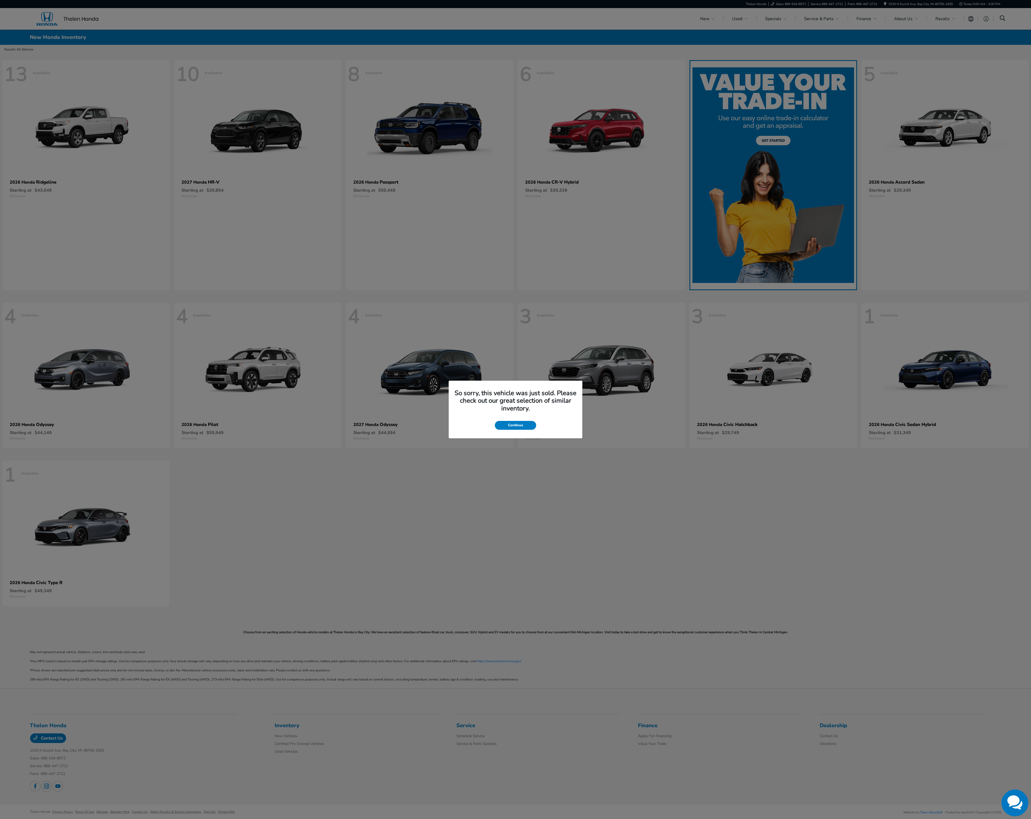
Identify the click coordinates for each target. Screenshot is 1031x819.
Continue (515, 425)
